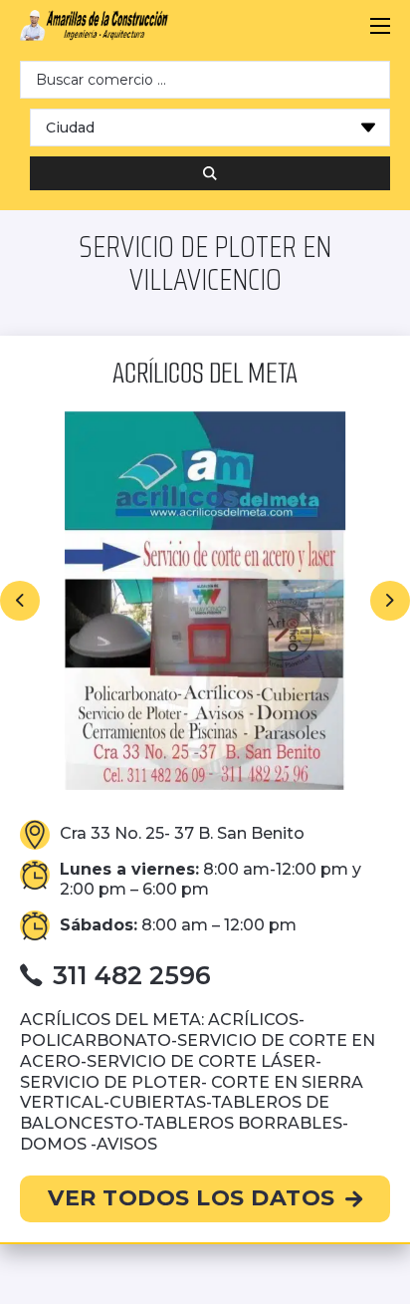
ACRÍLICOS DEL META (205, 373)
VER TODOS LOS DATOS (191, 1197)
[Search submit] (210, 173)
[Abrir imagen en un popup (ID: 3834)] (205, 600)
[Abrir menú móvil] (380, 26)
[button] (20, 601)
